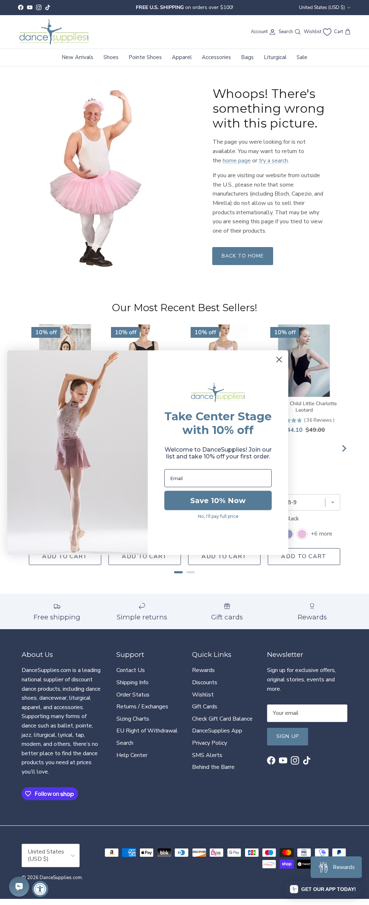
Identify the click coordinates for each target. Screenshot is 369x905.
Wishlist (203, 700)
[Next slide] (344, 454)
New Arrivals (77, 63)
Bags (247, 63)
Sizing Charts (132, 725)
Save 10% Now (218, 500)
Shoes (111, 63)
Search (124, 749)
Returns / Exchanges (142, 713)
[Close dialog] (279, 359)
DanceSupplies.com (61, 884)
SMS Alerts (207, 761)
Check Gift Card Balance (222, 725)
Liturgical (275, 63)
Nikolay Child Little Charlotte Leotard (304, 413)
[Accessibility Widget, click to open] (40, 889)
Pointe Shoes (145, 63)
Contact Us (130, 676)
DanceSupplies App (217, 737)
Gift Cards (204, 713)
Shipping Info (132, 689)
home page (237, 166)
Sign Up (287, 742)
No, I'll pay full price (218, 516)
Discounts (204, 689)
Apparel (182, 63)
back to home (243, 262)
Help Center (131, 761)
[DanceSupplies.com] (54, 38)
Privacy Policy (209, 749)
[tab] (178, 578)
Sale (302, 63)
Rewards (203, 676)
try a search (273, 166)
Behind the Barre (213, 773)
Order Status (133, 700)
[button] (323, 889)
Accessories (216, 63)
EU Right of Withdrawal (147, 737)
